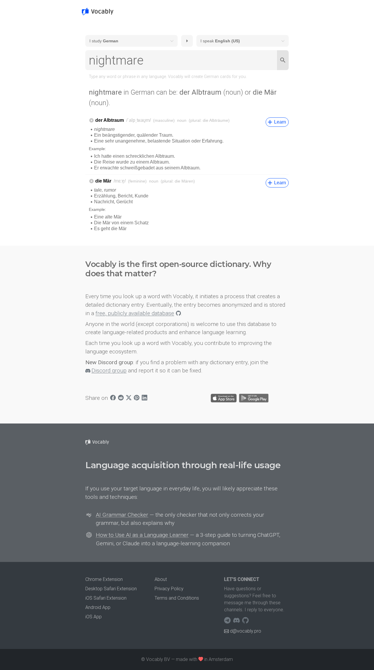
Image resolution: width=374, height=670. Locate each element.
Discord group (109, 370)
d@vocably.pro (245, 631)
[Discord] (237, 620)
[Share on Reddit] (121, 398)
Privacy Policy (169, 588)
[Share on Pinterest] (136, 398)
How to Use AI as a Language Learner (142, 535)
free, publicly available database (135, 313)
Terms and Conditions (177, 598)
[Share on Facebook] (113, 398)
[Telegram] (228, 620)
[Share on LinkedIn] (144, 398)
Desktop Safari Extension (111, 588)
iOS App (93, 616)
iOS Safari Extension (106, 598)
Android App (97, 607)
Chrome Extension (104, 579)
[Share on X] (128, 398)
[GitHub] (245, 620)
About (161, 579)
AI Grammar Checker (122, 514)
